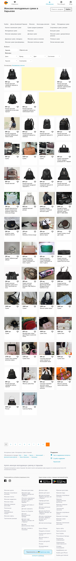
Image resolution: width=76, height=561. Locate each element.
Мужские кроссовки (62, 490)
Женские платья (9, 496)
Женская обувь (8, 501)
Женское (32, 24)
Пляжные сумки (55, 39)
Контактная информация (60, 539)
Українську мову (45, 552)
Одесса (31, 455)
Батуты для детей (44, 541)
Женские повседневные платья (8, 512)
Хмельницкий (39, 455)
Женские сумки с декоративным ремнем (60, 34)
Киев (20, 455)
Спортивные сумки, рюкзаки (58, 27)
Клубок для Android (62, 555)
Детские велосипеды (45, 523)
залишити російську (38, 555)
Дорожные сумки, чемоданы (13, 39)
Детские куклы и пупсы (44, 538)
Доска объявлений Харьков (18, 24)
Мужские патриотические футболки (61, 500)
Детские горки (43, 490)
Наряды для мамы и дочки (28, 505)
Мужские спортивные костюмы (62, 496)
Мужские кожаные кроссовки (61, 505)
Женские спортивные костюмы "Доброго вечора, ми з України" (28, 500)
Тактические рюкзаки (10, 518)
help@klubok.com (61, 550)
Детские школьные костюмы (44, 507)
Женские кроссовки (27, 490)
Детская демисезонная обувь (28, 525)
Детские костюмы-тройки (44, 503)
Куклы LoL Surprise (27, 511)
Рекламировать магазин (18, 65)
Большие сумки (55, 30)
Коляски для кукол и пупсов (45, 534)
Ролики (41, 544)
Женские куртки (9, 490)
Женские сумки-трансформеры (14, 42)
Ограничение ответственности (61, 543)
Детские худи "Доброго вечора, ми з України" (28, 520)
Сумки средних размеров (35, 27)
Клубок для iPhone (62, 552)
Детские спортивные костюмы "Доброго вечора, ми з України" (45, 518)
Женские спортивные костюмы (10, 493)
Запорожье (34, 457)
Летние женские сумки (57, 42)
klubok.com (6, 3)
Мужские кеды (60, 493)
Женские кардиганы (10, 499)
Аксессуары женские (42, 24)
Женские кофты (9, 516)
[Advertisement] (38, 17)
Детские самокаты (27, 508)
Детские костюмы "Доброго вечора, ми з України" (45, 497)
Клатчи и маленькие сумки (13, 27)
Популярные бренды (62, 536)
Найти (68, 9)
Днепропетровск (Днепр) (10, 457)
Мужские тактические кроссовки (62, 523)
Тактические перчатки (60, 509)
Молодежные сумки (63, 24)
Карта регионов (61, 531)
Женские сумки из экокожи (36, 39)
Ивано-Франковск (24, 457)
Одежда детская (44, 500)
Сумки (53, 24)
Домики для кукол (44, 493)
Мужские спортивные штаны (62, 513)
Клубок (6, 24)
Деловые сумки (32, 34)
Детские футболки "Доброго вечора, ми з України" (45, 512)
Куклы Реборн (43, 528)
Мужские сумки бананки (61, 519)
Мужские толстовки (62, 516)
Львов (25, 455)
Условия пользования (60, 547)
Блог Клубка (60, 533)
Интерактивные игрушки (43, 547)
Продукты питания (44, 531)
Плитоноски (7, 508)
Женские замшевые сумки (13, 34)
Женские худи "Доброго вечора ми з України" (28, 494)
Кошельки (31, 30)
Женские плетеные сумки (35, 42)
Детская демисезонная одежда (26, 515)
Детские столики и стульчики (27, 528)
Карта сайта (60, 528)
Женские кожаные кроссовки (9, 504)
